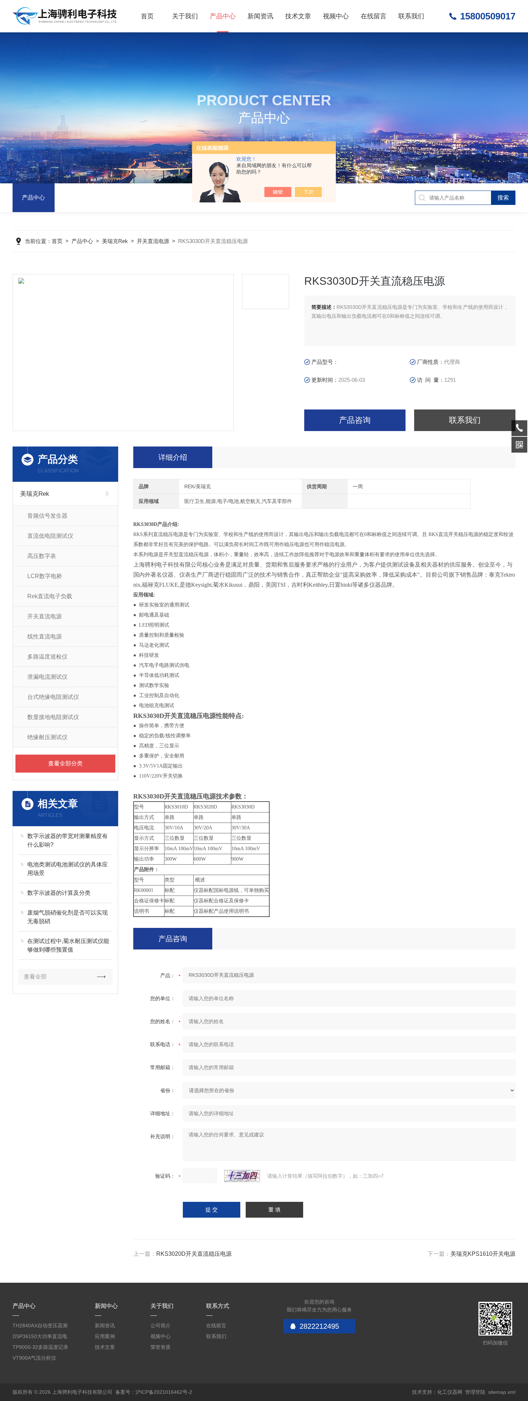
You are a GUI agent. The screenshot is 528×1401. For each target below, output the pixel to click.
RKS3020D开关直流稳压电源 (194, 1254)
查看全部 (35, 977)
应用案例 (105, 1336)
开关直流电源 (153, 241)
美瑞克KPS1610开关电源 (482, 1254)
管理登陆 (475, 1392)
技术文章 (298, 16)
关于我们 (185, 16)
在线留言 (373, 16)
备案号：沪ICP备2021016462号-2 (153, 1392)
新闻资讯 (260, 16)
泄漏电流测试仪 (47, 677)
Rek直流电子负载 (49, 596)
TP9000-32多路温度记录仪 (40, 1348)
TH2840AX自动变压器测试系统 (40, 1327)
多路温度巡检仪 (47, 657)
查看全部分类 (65, 763)
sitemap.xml (501, 1392)
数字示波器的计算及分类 (59, 893)
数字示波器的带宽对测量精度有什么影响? (67, 840)
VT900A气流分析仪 (34, 1358)
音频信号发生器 (47, 516)
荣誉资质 (160, 1347)
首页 (147, 16)
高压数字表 (41, 556)
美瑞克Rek (115, 241)
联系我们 (411, 16)
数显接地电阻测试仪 (53, 717)
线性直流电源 (44, 636)
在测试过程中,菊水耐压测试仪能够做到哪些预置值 (68, 945)
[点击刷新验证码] (242, 1176)
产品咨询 (355, 420)
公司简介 (160, 1325)
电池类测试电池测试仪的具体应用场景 (67, 868)
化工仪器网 (449, 1392)
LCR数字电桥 (44, 576)
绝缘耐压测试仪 (47, 737)
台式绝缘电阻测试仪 (53, 697)
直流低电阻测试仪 (50, 536)
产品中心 (223, 16)
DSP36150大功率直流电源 (40, 1337)
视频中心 (336, 16)
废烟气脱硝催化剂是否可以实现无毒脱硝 (67, 917)
